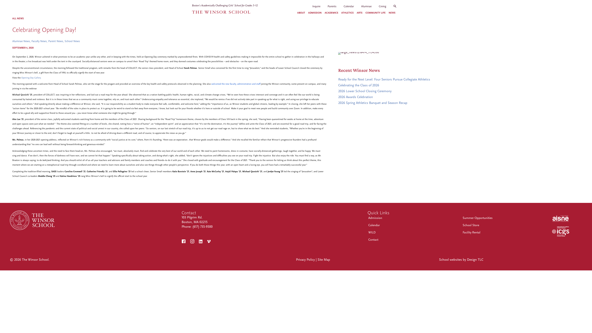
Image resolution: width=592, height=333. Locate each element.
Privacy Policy (305, 260)
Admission (315, 12)
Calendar (349, 6)
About (301, 12)
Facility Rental (471, 232)
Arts (359, 12)
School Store (471, 225)
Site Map (324, 260)
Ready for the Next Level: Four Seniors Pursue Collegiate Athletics (384, 79)
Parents (332, 6)
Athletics (347, 12)
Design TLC (475, 260)
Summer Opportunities (478, 218)
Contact (373, 239)
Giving (382, 6)
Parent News (55, 41)
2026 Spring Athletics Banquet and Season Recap (372, 103)
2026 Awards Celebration (355, 97)
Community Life (376, 12)
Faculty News (39, 41)
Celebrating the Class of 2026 (358, 85)
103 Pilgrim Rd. (192, 217)
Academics (331, 12)
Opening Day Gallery (31, 77)
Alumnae (366, 6)
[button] (395, 7)
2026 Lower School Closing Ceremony (365, 91)
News (392, 12)
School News (72, 41)
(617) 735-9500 (202, 227)
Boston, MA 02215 (195, 222)
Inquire (316, 6)
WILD (372, 232)
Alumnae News (21, 41)
